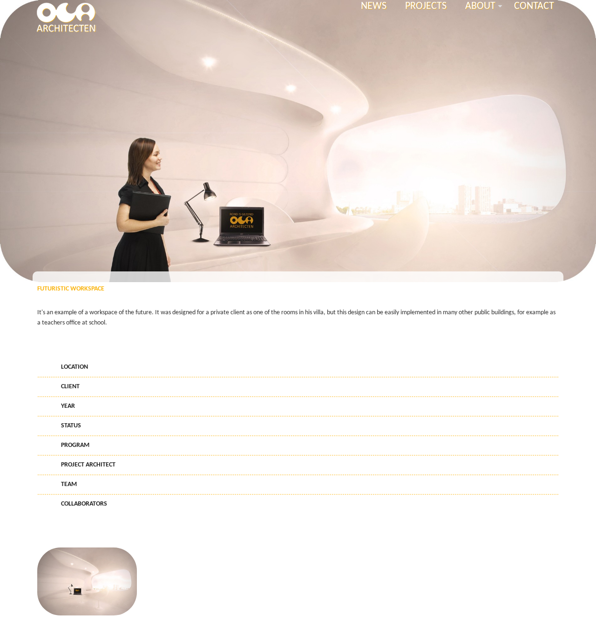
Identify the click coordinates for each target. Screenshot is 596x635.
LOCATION (74, 367)
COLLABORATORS (84, 503)
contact (534, 6)
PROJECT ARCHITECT (88, 464)
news (373, 6)
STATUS (71, 425)
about (485, 6)
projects (426, 6)
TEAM (69, 484)
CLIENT (70, 386)
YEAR (68, 406)
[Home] (65, 16)
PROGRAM (75, 445)
